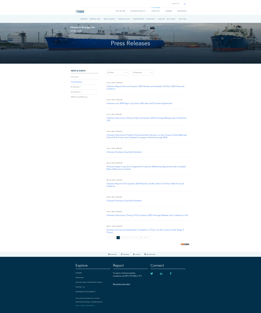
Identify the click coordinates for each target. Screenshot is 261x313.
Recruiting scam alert (121, 284)
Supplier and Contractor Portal (89, 282)
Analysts (161, 19)
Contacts (137, 254)
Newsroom (181, 11)
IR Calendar (75, 87)
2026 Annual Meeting (79, 97)
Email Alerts (75, 92)
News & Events (109, 19)
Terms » (78, 305)
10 (140, 237)
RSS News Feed (151, 254)
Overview (84, 19)
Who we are (120, 11)
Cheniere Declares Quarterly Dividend (124, 152)
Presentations (138, 19)
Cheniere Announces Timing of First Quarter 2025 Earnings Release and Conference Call (147, 215)
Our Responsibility (138, 11)
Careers (168, 11)
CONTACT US (175, 3)
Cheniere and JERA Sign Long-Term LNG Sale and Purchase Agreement (139, 103)
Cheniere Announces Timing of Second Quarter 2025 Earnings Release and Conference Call (146, 119)
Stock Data (150, 19)
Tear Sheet (126, 254)
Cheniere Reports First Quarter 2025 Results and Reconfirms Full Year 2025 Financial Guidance (145, 184)
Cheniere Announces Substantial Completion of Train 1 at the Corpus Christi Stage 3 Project (145, 231)
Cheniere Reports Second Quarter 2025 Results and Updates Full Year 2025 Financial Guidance (145, 87)
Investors (156, 11)
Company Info (94, 19)
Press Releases (76, 82)
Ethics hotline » (90, 305)
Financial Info (124, 19)
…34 (145, 237)
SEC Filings (171, 19)
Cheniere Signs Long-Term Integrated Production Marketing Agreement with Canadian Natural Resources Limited (146, 167)
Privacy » (83, 305)
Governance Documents (86, 292)
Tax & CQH (182, 19)
